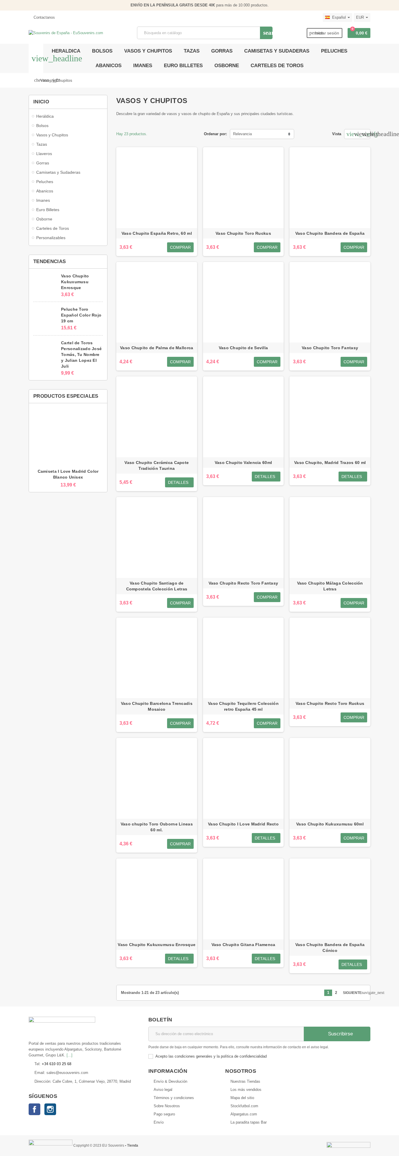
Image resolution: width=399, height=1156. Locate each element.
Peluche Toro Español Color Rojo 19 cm (81, 315)
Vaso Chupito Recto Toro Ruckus (330, 703)
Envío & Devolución (170, 1081)
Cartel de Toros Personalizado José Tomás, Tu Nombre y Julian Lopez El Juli (81, 354)
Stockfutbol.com (244, 1106)
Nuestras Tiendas (245, 1081)
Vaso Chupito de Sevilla (243, 347)
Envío (159, 1122)
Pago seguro (164, 1114)
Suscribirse (340, 1034)
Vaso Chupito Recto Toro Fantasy (243, 583)
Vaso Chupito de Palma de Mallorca (156, 347)
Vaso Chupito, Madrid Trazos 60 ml (330, 462)
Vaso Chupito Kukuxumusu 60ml (330, 824)
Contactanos (43, 17)
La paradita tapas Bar (248, 1122)
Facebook (34, 1109)
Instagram (50, 1109)
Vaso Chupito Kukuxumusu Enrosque (75, 282)
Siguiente (354, 992)
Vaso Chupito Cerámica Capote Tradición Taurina (156, 465)
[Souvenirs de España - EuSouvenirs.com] (66, 32)
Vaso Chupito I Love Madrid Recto (243, 824)
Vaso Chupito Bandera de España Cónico (330, 947)
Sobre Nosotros (167, 1106)
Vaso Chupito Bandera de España (330, 233)
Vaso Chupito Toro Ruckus (243, 233)
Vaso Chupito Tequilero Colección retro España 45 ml (243, 706)
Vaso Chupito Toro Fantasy (330, 347)
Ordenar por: (215, 134)
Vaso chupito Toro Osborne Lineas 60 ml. (157, 827)
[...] (69, 1055)
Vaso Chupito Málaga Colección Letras (330, 586)
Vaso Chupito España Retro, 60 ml (157, 233)
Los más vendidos (245, 1089)
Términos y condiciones (174, 1098)
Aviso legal (163, 1089)
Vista (336, 134)
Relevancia (242, 134)
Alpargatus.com (243, 1114)
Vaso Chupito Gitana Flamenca (243, 944)
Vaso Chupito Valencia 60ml (243, 462)
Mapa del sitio (242, 1098)
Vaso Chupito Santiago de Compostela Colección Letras (157, 586)
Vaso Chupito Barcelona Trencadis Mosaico (156, 706)
